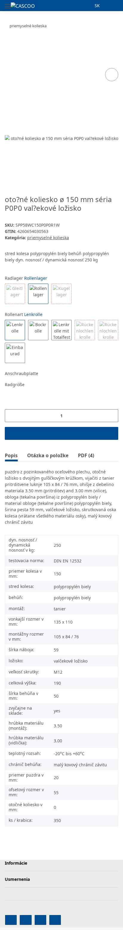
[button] (86, 5)
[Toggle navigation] (8, 3)
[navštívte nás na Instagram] (40, 920)
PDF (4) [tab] (86, 455)
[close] (111, 54)
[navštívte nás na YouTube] (25, 920)
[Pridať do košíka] (9, 44)
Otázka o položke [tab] (47, 455)
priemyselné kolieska (48, 237)
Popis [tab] (11, 455)
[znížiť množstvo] (11, 416)
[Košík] (113, 5)
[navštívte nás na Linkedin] (55, 920)
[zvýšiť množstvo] (111, 416)
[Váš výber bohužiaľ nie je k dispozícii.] (15, 294)
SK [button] (97, 5)
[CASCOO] (23, 6)
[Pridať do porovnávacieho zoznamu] (111, 74)
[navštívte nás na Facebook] (11, 920)
